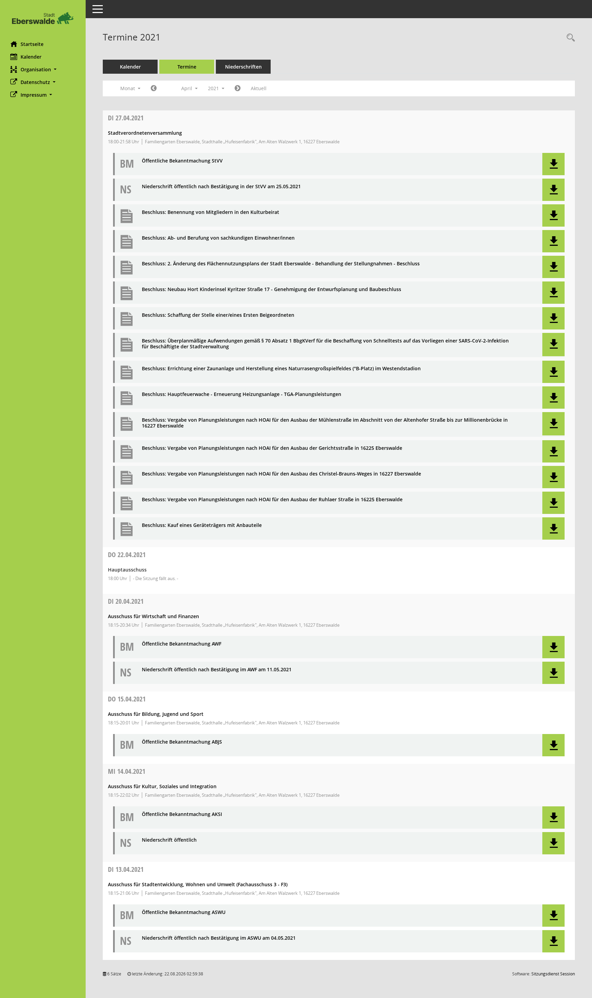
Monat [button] (128, 88)
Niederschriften (243, 66)
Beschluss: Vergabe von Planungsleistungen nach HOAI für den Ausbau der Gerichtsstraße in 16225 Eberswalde (272, 448)
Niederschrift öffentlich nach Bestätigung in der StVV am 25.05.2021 (221, 187)
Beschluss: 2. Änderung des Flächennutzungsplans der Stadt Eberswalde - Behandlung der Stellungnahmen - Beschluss (281, 264)
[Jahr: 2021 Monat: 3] (154, 88)
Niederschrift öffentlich (169, 840)
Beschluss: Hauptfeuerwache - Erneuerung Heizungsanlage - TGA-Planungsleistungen (241, 394)
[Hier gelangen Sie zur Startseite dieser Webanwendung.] (43, 18)
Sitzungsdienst (553, 974)
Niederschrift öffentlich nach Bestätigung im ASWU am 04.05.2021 (219, 938)
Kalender (31, 56)
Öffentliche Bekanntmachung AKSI (182, 814)
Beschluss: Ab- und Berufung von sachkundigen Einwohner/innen (218, 238)
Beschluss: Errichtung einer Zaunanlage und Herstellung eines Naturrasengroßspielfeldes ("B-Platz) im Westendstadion (281, 369)
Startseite (32, 44)
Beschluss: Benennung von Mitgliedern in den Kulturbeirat (210, 212)
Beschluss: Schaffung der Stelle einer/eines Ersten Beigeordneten (218, 315)
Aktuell (259, 88)
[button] (43, 69)
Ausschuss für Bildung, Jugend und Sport (156, 714)
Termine (186, 66)
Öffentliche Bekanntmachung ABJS (182, 742)
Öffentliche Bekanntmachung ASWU (183, 912)
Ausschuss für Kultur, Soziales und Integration (162, 786)
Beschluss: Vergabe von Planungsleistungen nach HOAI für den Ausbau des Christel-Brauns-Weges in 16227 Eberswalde (281, 474)
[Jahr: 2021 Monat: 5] (238, 88)
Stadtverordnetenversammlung (145, 133)
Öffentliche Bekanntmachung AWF (181, 644)
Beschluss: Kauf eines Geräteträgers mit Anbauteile (202, 525)
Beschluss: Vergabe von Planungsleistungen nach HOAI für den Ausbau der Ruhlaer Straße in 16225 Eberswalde (272, 500)
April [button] (187, 88)
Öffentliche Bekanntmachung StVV (182, 161)
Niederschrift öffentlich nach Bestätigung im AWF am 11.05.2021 (217, 670)
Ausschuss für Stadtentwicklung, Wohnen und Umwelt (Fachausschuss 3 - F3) (197, 884)
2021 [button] (214, 88)
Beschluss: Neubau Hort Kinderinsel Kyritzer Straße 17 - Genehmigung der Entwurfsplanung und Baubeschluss (271, 289)
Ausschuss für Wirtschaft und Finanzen (153, 616)
